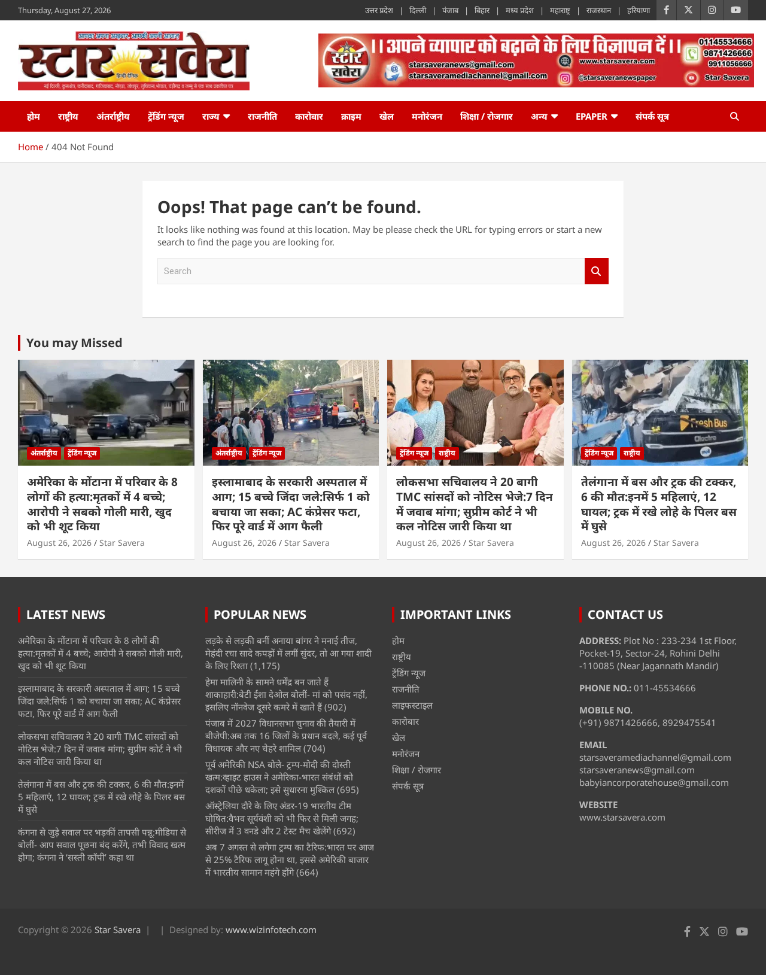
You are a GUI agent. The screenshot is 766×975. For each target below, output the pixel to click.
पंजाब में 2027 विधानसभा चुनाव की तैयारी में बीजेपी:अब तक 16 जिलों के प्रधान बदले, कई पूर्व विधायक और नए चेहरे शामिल (286, 735)
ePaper (591, 116)
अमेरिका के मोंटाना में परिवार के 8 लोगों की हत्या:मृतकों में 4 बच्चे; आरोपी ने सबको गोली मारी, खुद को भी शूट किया (102, 504)
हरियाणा (638, 10)
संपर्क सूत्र (652, 116)
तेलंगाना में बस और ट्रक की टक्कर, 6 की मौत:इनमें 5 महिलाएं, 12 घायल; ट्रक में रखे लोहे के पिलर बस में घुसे (659, 504)
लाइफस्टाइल (412, 705)
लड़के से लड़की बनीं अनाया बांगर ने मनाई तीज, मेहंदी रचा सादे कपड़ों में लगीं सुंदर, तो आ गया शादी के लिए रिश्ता (288, 653)
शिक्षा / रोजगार (486, 116)
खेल (386, 116)
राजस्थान (598, 10)
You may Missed (74, 343)
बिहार (482, 10)
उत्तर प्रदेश (379, 10)
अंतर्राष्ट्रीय (113, 116)
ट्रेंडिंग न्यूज (166, 116)
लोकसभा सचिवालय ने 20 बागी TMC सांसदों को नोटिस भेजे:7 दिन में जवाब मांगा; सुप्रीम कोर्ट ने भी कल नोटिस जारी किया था (474, 504)
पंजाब (450, 10)
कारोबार (309, 116)
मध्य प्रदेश (520, 10)
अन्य (539, 116)
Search (597, 271)
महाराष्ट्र (560, 10)
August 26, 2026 (59, 542)
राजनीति (262, 116)
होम (33, 116)
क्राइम (351, 116)
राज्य (211, 116)
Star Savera (122, 542)
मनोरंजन (427, 116)
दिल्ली (417, 10)
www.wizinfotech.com (271, 929)
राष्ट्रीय (68, 116)
